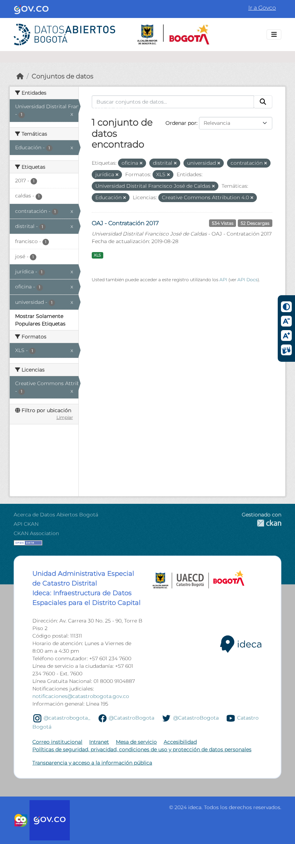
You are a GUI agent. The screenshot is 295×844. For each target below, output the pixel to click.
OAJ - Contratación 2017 (125, 223)
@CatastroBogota (131, 718)
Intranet (99, 742)
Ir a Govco (262, 7)
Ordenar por (180, 123)
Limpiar (64, 417)
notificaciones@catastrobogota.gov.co (80, 696)
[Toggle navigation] (274, 34)
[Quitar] (141, 163)
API (223, 279)
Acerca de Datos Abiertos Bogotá (56, 514)
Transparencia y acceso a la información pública (92, 762)
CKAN (261, 523)
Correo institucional (57, 742)
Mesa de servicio (136, 742)
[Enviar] (263, 101)
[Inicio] (20, 76)
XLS (97, 255)
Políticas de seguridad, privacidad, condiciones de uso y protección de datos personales (141, 749)
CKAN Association (36, 533)
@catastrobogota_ (67, 718)
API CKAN (26, 524)
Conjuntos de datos (62, 76)
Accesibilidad (180, 742)
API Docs (247, 279)
